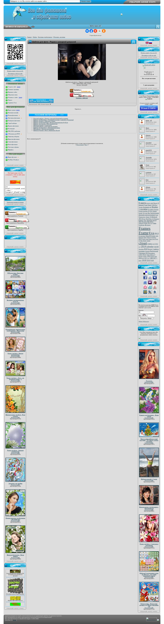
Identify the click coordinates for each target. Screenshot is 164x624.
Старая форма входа (95, 35)
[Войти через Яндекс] (95, 31)
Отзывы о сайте (13, 97)
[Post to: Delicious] (145, 272)
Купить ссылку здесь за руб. (15, 71)
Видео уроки (12, 110)
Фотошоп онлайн (13, 112)
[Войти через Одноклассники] (104, 31)
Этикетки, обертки (13, 136)
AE (150, 207)
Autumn (156, 209)
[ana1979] (142, 154)
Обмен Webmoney (144, 321)
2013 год (150, 223)
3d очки (145, 213)
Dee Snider (143, 240)
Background (154, 251)
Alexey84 (148, 236)
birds (143, 239)
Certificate (141, 225)
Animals (147, 251)
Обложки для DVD (14, 134)
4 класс (145, 256)
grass (147, 239)
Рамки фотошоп (13, 115)
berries (140, 256)
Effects (149, 237)
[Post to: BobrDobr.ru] (154, 282)
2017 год (147, 258)
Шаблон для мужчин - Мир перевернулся (45, 124)
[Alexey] (142, 139)
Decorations (151, 253)
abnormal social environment (147, 215)
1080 (151, 258)
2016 (149, 256)
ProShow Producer (13, 159)
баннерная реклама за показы (15, 202)
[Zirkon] (142, 191)
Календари (11, 128)
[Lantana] (142, 176)
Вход (86, 144)
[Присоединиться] (17, 215)
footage (153, 236)
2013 (156, 233)
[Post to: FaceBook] (145, 277)
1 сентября (143, 209)
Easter (149, 205)
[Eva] (142, 183)
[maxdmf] (142, 146)
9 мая (145, 205)
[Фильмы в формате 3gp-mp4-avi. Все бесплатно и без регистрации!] (15, 594)
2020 (152, 260)
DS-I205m (149, 219)
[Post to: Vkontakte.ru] (154, 291)
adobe (148, 240)
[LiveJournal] (92, 109)
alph (157, 236)
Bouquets (144, 221)
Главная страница (13, 89)
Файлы (35, 37)
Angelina (141, 249)
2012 (151, 211)
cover (148, 203)
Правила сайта (12, 92)
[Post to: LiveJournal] (150, 291)
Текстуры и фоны (13, 147)
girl (154, 244)
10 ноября (151, 209)
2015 (140, 239)
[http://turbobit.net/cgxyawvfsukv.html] (82, 92)
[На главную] (84, 13)
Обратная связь (13, 95)
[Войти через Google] (99, 31)
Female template (143, 211)
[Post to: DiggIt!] (154, 272)
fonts (156, 215)
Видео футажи (13, 157)
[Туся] (142, 169)
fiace (148, 254)
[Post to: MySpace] (154, 277)
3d (142, 219)
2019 (149, 260)
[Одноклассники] (87, 109)
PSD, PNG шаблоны (14, 131)
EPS (147, 253)
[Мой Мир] (89, 109)
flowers (150, 249)
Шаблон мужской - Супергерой (42, 125)
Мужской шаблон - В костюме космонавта (45, 126)
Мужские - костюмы (59, 37)
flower (155, 203)
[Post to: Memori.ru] (145, 287)
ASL (140, 221)
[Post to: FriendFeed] (145, 282)
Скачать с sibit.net (82, 98)
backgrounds (155, 213)
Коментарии (15, 275)
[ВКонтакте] (84, 109)
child (151, 203)
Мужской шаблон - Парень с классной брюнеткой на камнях (50, 118)
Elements (156, 219)
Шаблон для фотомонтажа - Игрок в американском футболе (50, 122)
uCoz (14, 620)
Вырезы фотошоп (13, 126)
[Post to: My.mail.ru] (145, 291)
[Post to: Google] (150, 277)
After (145, 237)
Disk (148, 221)
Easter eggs (152, 239)
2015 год (152, 254)
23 (152, 219)
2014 (143, 246)
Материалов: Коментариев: (151, 122)
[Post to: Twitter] (150, 272)
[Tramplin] (142, 161)
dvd (145, 249)
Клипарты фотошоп (14, 120)
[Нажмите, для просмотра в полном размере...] (82, 79)
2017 (154, 258)
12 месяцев (142, 236)
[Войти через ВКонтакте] (87, 31)
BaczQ (155, 220)
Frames (144, 228)
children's (141, 223)
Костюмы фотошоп (14, 118)
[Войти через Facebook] (91, 31)
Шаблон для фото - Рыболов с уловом (44, 121)
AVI (140, 219)
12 (139, 240)
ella (146, 225)
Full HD (156, 247)
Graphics (153, 237)
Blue (149, 213)
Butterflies (150, 220)
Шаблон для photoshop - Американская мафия (46, 127)
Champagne (142, 217)
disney (155, 211)
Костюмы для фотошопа (45, 37)
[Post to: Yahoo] (150, 282)
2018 (144, 260)
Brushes (155, 207)
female (140, 213)
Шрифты (10, 149)
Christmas (142, 253)
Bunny (145, 254)
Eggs (156, 239)
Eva (151, 233)
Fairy (145, 220)
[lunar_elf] (142, 124)
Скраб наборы (12, 123)
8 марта (142, 203)
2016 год (141, 258)
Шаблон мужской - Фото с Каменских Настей (46, 130)
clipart (143, 243)
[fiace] (142, 131)
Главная (29, 37)
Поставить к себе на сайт (15, 73)
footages (146, 207)
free (144, 219)
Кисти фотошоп (12, 144)
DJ (148, 211)
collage (141, 254)
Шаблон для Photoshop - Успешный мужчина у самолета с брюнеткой (53, 120)
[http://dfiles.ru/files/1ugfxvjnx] (82, 97)
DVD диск (154, 256)
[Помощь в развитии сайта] (140, 338)
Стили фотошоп (13, 142)
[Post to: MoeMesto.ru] (150, 287)
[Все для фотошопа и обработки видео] (15, 587)
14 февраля (153, 217)
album (151, 221)
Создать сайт (12, 87)
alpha (154, 223)
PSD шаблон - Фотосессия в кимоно (43, 129)
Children (150, 244)
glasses (147, 217)
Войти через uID (95, 26)
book (145, 223)
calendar (150, 246)
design (149, 225)
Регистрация (80, 144)
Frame (144, 233)
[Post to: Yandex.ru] (154, 287)
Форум (10, 100)
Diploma (141, 237)
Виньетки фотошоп (13, 139)
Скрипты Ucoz (12, 102)
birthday (141, 220)
